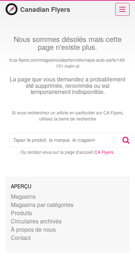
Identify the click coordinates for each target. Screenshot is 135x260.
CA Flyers (103, 152)
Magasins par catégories (42, 204)
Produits (21, 213)
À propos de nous (33, 229)
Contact (21, 237)
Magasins (23, 196)
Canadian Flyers (45, 9)
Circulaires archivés (36, 221)
